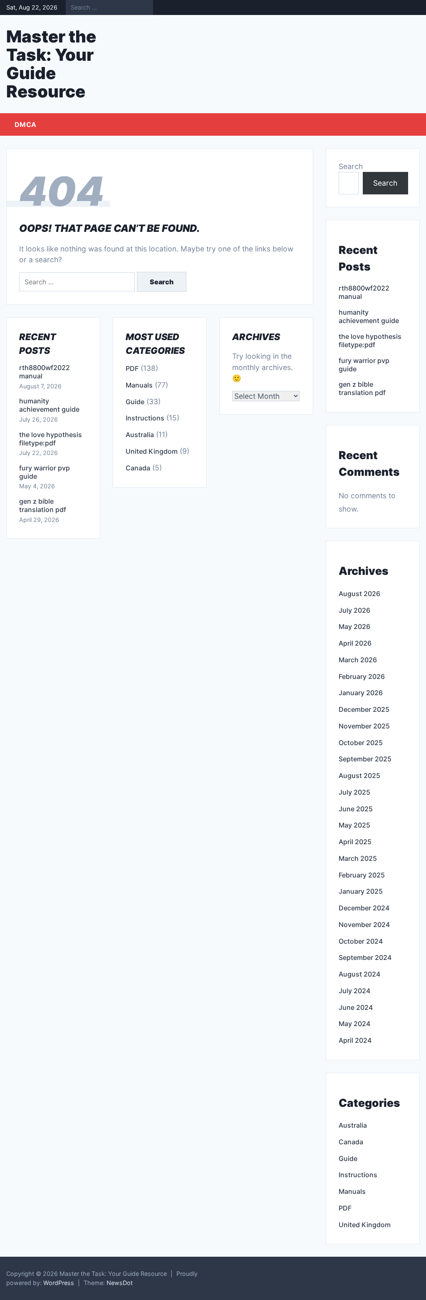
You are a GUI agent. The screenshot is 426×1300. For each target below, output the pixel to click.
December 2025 (364, 709)
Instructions (145, 418)
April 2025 (355, 842)
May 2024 (354, 1023)
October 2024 (361, 941)
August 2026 (359, 593)
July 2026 (354, 610)
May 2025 (354, 825)
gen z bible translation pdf (42, 505)
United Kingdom (152, 451)
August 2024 (359, 974)
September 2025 (365, 759)
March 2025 (358, 858)
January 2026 (361, 693)
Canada (138, 468)
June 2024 (356, 1007)
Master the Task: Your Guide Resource (51, 64)
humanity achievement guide (49, 405)
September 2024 (365, 957)
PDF (132, 368)
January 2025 (361, 891)
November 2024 (364, 924)
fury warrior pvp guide (44, 472)
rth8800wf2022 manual (44, 371)
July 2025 (354, 792)
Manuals (139, 385)
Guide (135, 402)
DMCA (25, 124)
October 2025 (361, 742)
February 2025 (362, 875)
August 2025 (359, 775)
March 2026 (358, 660)
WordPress (58, 1282)
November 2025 (364, 726)
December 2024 (364, 908)
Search (351, 166)
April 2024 (355, 1040)
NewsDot (119, 1282)
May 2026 (354, 626)
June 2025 (356, 809)
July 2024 (354, 991)
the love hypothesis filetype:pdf (50, 438)
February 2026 (362, 676)
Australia (140, 434)
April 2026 (355, 643)
